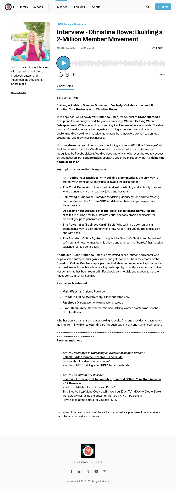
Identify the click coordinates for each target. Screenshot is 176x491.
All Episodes (18, 92)
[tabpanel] (111, 259)
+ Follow (162, 7)
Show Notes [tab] (65, 86)
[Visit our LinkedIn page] (79, 471)
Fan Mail (79, 7)
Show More (18, 84)
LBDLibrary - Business (28, 7)
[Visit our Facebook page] (71, 471)
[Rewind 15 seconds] (60, 74)
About (96, 7)
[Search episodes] (147, 7)
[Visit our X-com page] (88, 471)
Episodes (61, 7)
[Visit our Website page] (104, 471)
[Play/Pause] (63, 63)
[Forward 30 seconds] (66, 74)
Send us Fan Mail (67, 97)
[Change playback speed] (74, 74)
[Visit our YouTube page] (96, 471)
